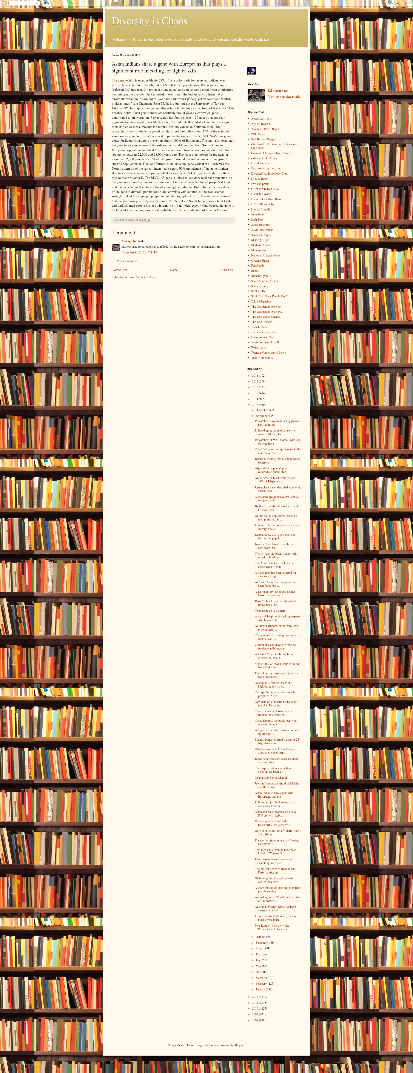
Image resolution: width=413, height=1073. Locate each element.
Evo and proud (260, 184)
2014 (255, 399)
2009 (255, 1014)
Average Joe (129, 241)
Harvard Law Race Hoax (266, 199)
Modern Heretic (260, 245)
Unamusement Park (263, 337)
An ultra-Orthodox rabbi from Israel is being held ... (277, 627)
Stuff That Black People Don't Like (272, 296)
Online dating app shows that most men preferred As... (276, 517)
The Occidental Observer (266, 306)
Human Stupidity (261, 209)
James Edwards (260, 225)
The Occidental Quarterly (266, 312)
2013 (255, 405)
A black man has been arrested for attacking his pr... (275, 574)
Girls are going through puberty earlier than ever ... (274, 880)
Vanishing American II (265, 342)
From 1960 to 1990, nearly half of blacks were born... (276, 918)
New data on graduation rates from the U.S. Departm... (276, 703)
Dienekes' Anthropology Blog (269, 173)
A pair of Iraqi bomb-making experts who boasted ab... (277, 618)
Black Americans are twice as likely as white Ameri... (276, 760)
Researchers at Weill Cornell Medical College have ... (277, 441)
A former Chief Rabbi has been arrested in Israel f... (274, 656)
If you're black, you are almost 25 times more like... (275, 603)
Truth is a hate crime (263, 332)
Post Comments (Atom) (143, 277)
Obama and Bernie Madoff (271, 777)
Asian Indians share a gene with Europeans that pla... (274, 794)
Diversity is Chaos (150, 20)
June (259, 960)
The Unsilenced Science (265, 317)
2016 (255, 387)
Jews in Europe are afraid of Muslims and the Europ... (278, 785)
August (260, 948)
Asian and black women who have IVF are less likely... (275, 813)
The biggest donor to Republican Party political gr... (275, 870)
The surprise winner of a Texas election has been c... (274, 770)
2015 (255, 393)
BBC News (258, 134)
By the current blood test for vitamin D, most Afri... (277, 508)
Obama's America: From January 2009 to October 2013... (275, 751)
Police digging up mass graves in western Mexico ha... (275, 432)
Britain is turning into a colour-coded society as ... (277, 460)
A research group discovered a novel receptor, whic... (277, 498)
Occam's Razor (260, 260)
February (262, 983)
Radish (255, 271)
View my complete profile (284, 96)
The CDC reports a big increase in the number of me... (278, 451)
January (261, 989)
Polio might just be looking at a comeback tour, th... (274, 804)
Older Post (226, 270)
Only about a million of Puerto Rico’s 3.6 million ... (278, 832)
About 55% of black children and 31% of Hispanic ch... (275, 480)
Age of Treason (260, 124)
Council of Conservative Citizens (271, 153)
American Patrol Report (265, 129)
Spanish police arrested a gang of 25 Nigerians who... (277, 741)
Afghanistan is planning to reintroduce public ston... (272, 470)
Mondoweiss (258, 250)
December (262, 410)
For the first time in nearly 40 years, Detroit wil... (277, 842)
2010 (255, 1008)
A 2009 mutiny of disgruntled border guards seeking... (277, 889)
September (263, 942)
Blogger (239, 1045)
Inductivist (257, 214)
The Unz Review (261, 322)
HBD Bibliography (262, 204)
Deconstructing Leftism (265, 168)
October (261, 937)
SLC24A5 (210, 136)
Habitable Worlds (261, 194)
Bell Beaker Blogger (263, 139)
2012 (255, 997)
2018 (255, 375)
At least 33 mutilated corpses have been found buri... (275, 584)
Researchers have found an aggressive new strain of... (277, 423)
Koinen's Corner (261, 235)
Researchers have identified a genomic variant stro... (278, 489)
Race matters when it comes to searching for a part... (273, 861)
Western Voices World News (268, 352)
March (260, 978)
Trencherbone (259, 327)
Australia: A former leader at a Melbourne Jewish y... (273, 684)
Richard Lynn (259, 276)
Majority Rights (260, 240)
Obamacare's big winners (270, 610)
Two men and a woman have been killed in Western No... (275, 851)
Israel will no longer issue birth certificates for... (274, 546)
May (259, 966)
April (259, 972)
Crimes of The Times (264, 158)
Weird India (258, 347)
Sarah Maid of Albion (264, 281)
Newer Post (120, 270)
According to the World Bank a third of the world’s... (277, 899)
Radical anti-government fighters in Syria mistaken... (276, 675)
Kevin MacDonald (262, 230)
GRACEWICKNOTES (265, 189)
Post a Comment (127, 261)
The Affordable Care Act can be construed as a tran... (274, 565)
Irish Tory (257, 219)
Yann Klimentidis (262, 358)
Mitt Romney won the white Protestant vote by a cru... (272, 927)
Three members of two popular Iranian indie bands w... (274, 713)
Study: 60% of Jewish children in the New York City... (277, 665)
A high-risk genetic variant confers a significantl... (277, 732)
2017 (255, 381)
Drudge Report (260, 179)
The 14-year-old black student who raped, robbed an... (276, 555)
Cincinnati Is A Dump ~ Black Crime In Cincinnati (275, 146)
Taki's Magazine (261, 301)
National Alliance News (265, 255)
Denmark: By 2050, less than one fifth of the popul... (275, 536)
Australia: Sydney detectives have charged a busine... (275, 908)
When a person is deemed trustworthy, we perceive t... (273, 823)
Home (173, 270)
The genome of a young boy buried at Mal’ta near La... (278, 637)
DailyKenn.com (260, 163)
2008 (255, 1020)
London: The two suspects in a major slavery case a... (277, 527)
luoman (213, 1045)
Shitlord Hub (259, 291)
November (262, 416)
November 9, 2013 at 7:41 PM (140, 252)
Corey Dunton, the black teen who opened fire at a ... (276, 722)
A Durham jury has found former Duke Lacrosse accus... (275, 593)
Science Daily (259, 286)
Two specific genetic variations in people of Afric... (275, 694)
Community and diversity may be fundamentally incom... (275, 646)
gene (121, 80)
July (259, 954)
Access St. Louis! (262, 119)
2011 (255, 1003)
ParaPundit (258, 265)
